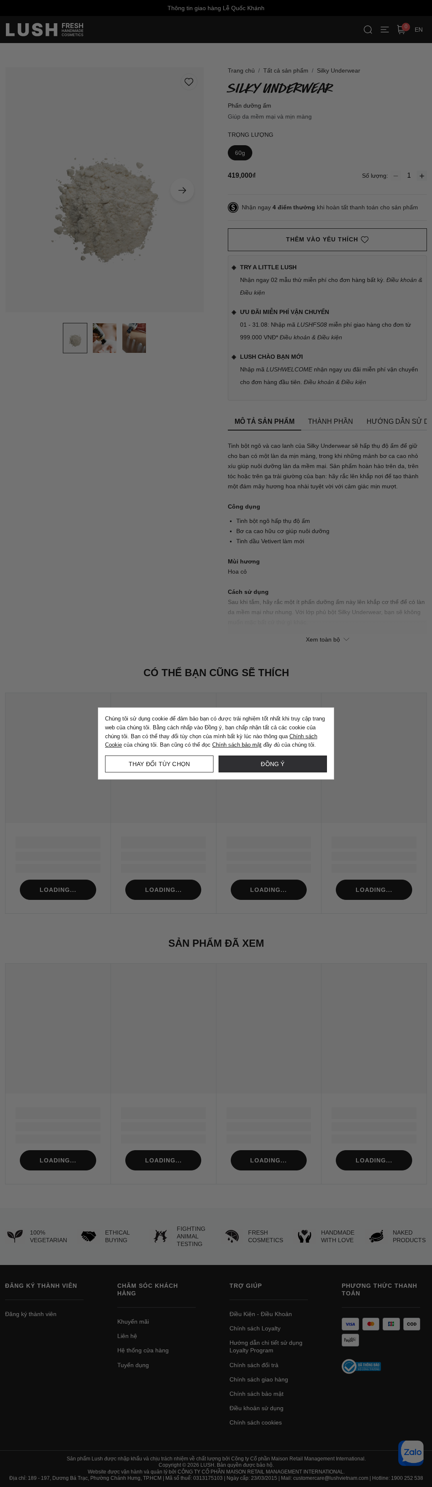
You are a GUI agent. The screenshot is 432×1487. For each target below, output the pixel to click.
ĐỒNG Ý (272, 764)
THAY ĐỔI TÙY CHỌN (159, 764)
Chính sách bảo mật (237, 745)
